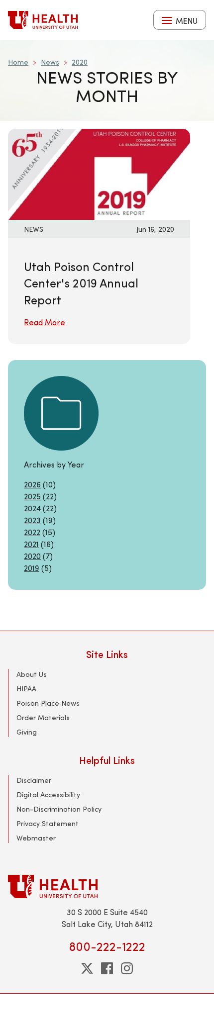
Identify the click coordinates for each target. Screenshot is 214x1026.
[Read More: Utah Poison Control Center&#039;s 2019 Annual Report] (99, 173)
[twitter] (87, 968)
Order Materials (43, 717)
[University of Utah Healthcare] (107, 886)
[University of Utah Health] (43, 20)
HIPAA (26, 688)
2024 (32, 508)
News (50, 62)
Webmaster (36, 837)
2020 (80, 62)
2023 (32, 520)
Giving (26, 732)
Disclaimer (33, 780)
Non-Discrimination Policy (59, 809)
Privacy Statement (47, 823)
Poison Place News (48, 703)
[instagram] (127, 968)
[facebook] (107, 968)
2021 (31, 544)
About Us (31, 674)
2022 (32, 532)
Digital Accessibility (48, 794)
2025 (32, 496)
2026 (32, 484)
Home (18, 62)
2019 (31, 567)
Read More (44, 322)
